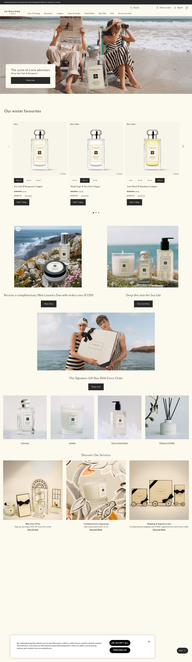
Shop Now (48, 304)
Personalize (120, 650)
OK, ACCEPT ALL (120, 643)
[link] (48, 268)
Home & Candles (74, 13)
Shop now (96, 387)
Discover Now (143, 304)
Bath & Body (89, 13)
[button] (182, 650)
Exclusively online (125, 13)
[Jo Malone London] (12, 12)
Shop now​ (30, 80)
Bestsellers (48, 13)
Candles (72, 443)
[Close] (149, 642)
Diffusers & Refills (167, 443)
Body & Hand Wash (120, 443)
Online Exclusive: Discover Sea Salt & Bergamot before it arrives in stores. (32, 2)
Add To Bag (22, 202)
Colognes (60, 13)
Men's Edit (102, 13)
